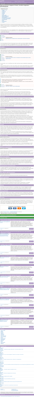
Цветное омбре (4, 15)
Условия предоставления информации (6, 396)
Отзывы (3, 22)
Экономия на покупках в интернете (7, 265)
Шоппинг (2, 332)
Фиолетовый (4, 11)
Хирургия (2, 343)
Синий (3, 14)
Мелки (3, 20)
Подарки (2, 333)
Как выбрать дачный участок (6, 307)
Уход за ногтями (3, 336)
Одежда (2, 331)
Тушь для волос (4, 21)
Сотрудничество (13, 389)
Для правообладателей (14, 390)
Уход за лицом (3, 342)
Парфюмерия (3, 339)
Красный (3, 13)
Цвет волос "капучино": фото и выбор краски (13, 86)
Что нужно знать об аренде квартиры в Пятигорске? (10, 275)
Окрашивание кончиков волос (6, 17)
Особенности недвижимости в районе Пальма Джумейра (11, 297)
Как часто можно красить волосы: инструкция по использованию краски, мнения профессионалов (18, 58)
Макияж (2, 337)
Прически (2, 340)
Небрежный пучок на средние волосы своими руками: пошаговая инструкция (18, 38)
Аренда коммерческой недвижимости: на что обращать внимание (13, 318)
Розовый (3, 12)
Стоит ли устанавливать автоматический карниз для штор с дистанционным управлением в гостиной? (15, 232)
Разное (1, 229)
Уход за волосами (3, 335)
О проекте (19, 1)
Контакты (22, 1)
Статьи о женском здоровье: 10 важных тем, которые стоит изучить (13, 219)
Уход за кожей (3, 330)
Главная (16, 1)
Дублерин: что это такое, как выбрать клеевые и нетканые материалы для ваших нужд (16, 286)
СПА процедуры (3, 338)
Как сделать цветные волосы (6, 18)
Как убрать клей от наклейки (6, 244)
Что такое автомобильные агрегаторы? (8, 255)
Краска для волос (4, 19)
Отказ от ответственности (16, 396)
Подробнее (31, 228)
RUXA (3, 0)
